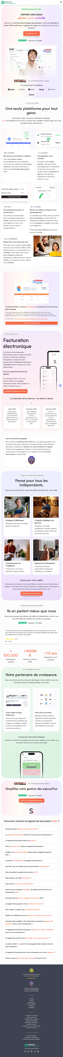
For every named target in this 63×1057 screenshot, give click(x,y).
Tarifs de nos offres (31, 1027)
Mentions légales (31, 1035)
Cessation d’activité (31, 1024)
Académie (31, 1005)
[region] (31, 636)
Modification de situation (31, 1022)
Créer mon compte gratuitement (31, 800)
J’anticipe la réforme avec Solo (15, 391)
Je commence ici (31, 33)
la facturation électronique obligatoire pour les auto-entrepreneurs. (31, 318)
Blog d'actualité (31, 1004)
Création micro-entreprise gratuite (31, 1026)
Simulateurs (31, 1007)
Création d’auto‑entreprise (31, 1019)
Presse (31, 1000)
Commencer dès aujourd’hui (31, 593)
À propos (31, 999)
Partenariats (31, 1002)
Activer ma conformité (32, 323)
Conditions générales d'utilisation (31, 1039)
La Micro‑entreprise (31, 1017)
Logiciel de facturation (31, 1020)
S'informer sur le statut (31, 1015)
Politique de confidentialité (31, 1037)
